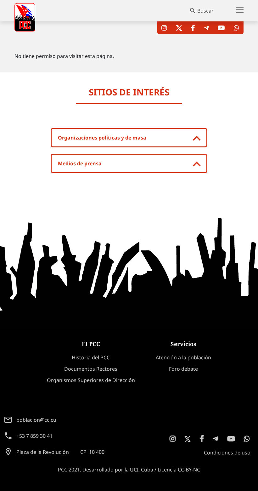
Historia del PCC (91, 357)
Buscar (205, 10)
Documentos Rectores (90, 368)
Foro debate (183, 368)
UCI (134, 469)
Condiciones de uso (227, 452)
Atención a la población (183, 357)
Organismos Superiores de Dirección (91, 380)
